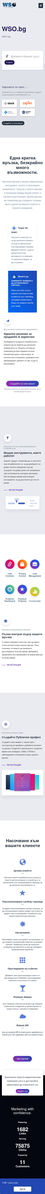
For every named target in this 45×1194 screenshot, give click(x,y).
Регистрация (16, 490)
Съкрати (9, 62)
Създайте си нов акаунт (13, 123)
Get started (22, 1058)
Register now (22, 1091)
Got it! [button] (22, 1189)
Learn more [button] (13, 1183)
